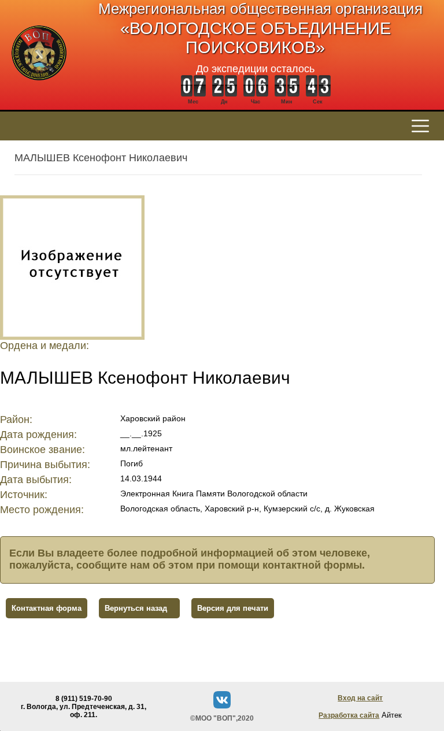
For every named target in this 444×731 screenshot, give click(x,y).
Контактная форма (47, 608)
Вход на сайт (360, 698)
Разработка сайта (349, 715)
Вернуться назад (136, 608)
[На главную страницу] (39, 86)
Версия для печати (232, 608)
